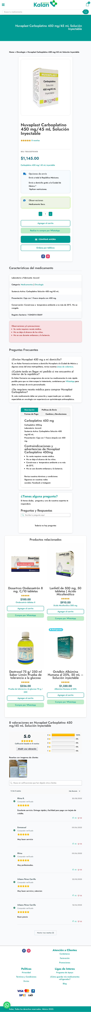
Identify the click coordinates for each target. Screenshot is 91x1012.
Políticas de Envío (49, 409)
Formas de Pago (31, 414)
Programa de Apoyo (64, 972)
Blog (65, 983)
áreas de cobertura (65, 366)
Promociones (64, 962)
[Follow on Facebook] (43, 256)
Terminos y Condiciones (26, 976)
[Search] (86, 11)
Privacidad (26, 972)
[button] (45, 230)
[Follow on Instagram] (48, 256)
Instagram (46, 482)
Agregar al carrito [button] (65, 611)
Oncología (20, 52)
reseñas (36, 140)
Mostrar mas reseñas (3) (45, 933)
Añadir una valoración (27, 748)
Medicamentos (27, 284)
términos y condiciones (48, 476)
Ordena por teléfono (45, 247)
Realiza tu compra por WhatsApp (45, 230)
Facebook (36, 482)
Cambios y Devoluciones (56, 414)
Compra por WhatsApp (25, 615)
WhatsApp (70, 381)
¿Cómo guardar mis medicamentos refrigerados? (64, 978)
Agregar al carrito (45, 223)
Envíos (26, 981)
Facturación (65, 958)
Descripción (29, 409)
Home (11, 52)
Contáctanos (65, 953)
